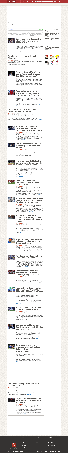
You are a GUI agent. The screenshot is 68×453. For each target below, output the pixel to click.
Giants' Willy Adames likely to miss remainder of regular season (22, 110)
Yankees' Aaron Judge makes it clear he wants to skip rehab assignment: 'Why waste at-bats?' (29, 128)
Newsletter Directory (52, 445)
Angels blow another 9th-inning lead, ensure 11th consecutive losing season (28, 400)
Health (24, 4)
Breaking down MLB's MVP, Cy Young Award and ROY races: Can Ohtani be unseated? (28, 74)
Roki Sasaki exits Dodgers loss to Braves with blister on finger (29, 256)
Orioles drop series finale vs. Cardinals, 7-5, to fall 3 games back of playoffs (28, 182)
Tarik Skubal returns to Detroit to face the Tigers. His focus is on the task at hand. (28, 145)
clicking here (32, 35)
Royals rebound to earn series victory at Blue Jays (24, 57)
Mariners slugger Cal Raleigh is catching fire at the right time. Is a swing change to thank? (29, 162)
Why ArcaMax (50, 442)
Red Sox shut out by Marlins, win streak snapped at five (24, 384)
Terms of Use (47, 451)
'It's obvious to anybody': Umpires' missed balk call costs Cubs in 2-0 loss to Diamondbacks (28, 348)
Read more (27, 52)
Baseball (12, 60)
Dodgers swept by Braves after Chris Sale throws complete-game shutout (28, 40)
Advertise (37, 451)
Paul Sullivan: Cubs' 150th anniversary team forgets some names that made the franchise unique (29, 218)
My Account (50, 440)
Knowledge (39, 4)
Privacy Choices (57, 451)
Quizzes (36, 444)
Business (10, 4)
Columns (36, 442)
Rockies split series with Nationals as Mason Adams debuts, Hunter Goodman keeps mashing (29, 200)
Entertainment (17, 4)
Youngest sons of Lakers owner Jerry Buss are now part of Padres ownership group (29, 326)
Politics (45, 4)
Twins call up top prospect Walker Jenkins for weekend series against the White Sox (27, 92)
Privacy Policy (42, 451)
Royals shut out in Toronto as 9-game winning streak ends (28, 308)
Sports (51, 4)
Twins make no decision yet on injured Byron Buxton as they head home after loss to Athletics (29, 289)
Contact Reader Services (52, 439)
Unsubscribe (52, 451)
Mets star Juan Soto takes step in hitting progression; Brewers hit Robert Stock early (29, 241)
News (36, 439)
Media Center (50, 444)
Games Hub (57, 4)
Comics (36, 440)
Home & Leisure (31, 4)
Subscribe (40, 29)
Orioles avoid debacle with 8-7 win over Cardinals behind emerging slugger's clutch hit (28, 272)
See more (58, 66)
